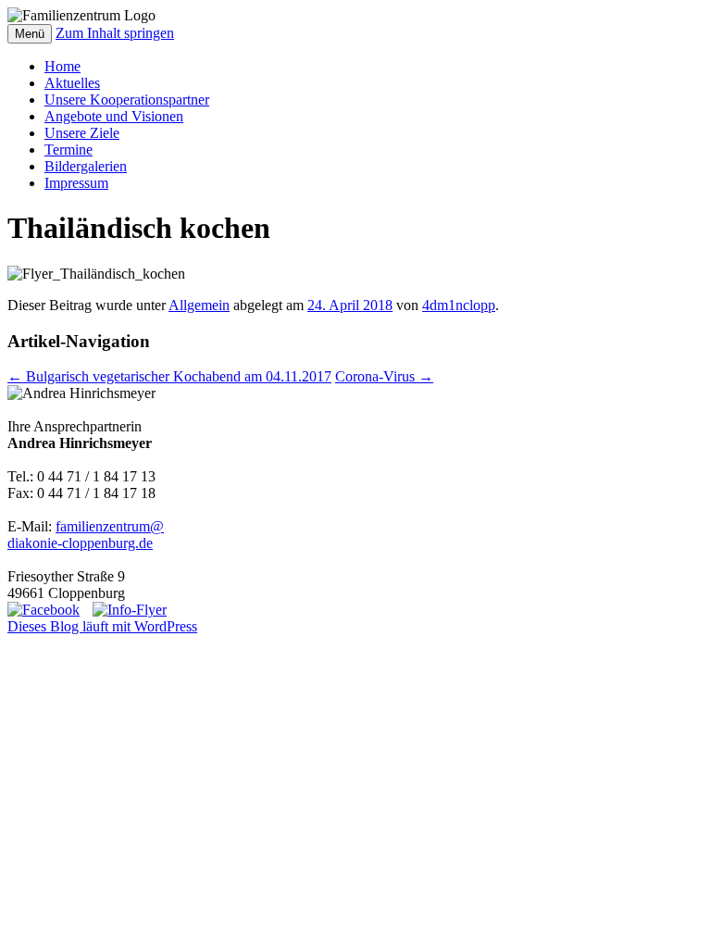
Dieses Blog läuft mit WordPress (102, 626)
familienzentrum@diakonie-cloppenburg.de (85, 534)
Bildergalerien (85, 166)
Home (62, 66)
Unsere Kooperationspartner (126, 99)
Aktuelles (72, 83)
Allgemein (199, 305)
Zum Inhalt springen (115, 33)
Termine (68, 149)
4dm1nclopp (458, 305)
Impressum (76, 183)
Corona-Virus (384, 376)
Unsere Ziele (81, 133)
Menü (29, 34)
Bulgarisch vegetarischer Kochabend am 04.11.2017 (169, 376)
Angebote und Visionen (113, 116)
